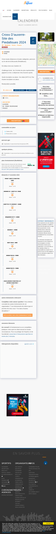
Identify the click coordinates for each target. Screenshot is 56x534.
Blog (50, 10)
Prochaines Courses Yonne (44, 269)
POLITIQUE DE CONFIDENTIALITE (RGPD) (33, 486)
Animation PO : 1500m (12, 268)
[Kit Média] (17, 405)
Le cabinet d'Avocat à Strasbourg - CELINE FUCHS (34, 509)
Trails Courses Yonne (43, 272)
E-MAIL (6, 98)
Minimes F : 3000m (12, 230)
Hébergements (31, 90)
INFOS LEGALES (32, 493)
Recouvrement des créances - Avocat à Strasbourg (48, 499)
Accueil (9, 10)
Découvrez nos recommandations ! (18, 315)
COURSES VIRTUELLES (20, 497)
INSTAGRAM (5, 482)
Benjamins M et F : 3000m (12, 217)
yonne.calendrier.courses (48, 80)
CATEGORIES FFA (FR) (34, 466)
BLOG (3, 478)
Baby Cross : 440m (12, 242)
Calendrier (16, 10)
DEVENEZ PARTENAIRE (7, 495)
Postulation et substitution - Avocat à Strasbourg (49, 505)
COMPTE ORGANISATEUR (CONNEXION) (19, 478)
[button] (50, 53)
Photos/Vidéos (43, 10)
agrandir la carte (28, 344)
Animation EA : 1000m (12, 255)
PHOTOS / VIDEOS (6, 472)
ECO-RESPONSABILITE (7, 474)
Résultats (34, 10)
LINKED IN (31, 490)
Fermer (48, 523)
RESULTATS (4, 470)
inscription (16, 121)
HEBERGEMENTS (6, 484)
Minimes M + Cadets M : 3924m (12, 191)
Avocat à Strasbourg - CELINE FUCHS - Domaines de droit (34, 503)
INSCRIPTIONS (5, 468)
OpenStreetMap (51, 65)
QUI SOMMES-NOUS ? (34, 491)
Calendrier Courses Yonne (44, 266)
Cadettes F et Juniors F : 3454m (12, 204)
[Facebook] (45, 463)
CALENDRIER (5, 466)
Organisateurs (7, 16)
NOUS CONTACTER (19, 507)
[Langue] (4, 10)
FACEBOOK (4, 480)
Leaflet (40, 65)
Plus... (15, 16)
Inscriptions (25, 10)
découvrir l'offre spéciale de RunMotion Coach (12, 169)
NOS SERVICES (18, 466)
